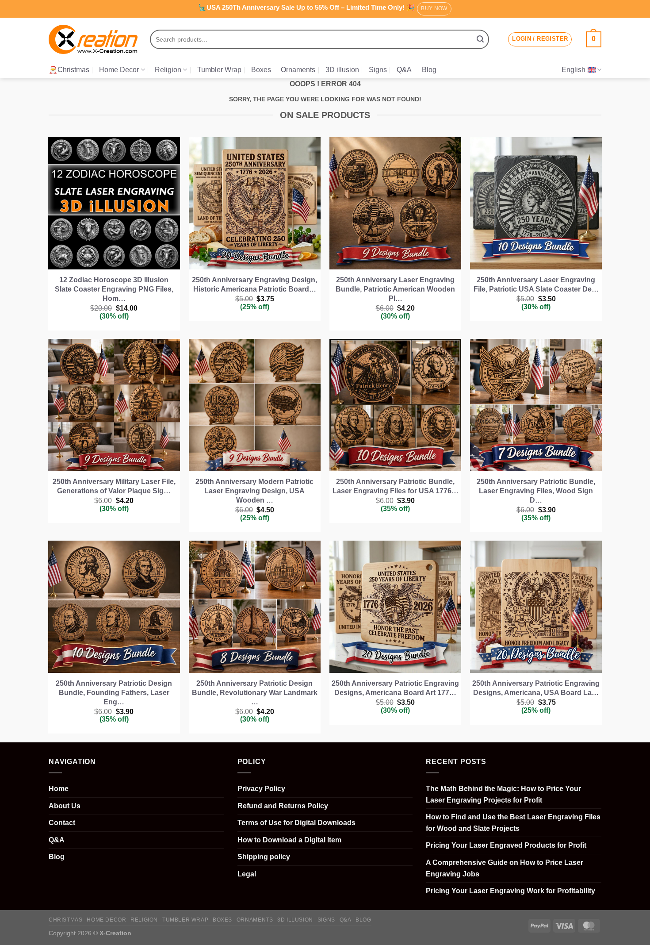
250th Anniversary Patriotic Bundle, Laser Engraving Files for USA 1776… (396, 486)
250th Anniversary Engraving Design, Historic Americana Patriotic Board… (254, 284)
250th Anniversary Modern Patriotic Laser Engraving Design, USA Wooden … (254, 491)
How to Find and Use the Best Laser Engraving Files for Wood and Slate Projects (513, 822)
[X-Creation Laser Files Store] (93, 39)
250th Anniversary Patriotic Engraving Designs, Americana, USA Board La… (536, 688)
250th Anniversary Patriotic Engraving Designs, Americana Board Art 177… (395, 688)
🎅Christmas (69, 69)
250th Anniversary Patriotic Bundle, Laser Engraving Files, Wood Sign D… (536, 491)
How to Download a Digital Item (289, 840)
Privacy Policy (261, 788)
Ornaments (298, 69)
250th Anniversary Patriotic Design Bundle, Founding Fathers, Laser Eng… (114, 693)
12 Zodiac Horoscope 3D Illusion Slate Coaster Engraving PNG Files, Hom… (114, 289)
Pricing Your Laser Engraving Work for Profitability (510, 891)
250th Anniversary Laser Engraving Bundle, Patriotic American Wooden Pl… (395, 289)
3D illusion (342, 69)
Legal (246, 874)
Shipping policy (263, 856)
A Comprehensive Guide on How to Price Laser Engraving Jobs (504, 868)
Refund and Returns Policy (282, 806)
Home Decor (119, 69)
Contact (62, 822)
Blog (429, 69)
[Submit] (480, 39)
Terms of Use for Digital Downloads (296, 822)
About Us (64, 806)
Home (59, 788)
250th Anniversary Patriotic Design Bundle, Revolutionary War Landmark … (254, 693)
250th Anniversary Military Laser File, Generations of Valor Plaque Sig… (114, 486)
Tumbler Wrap (219, 69)
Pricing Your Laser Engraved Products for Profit (506, 845)
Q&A (404, 69)
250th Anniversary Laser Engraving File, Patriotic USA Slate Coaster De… (536, 284)
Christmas (66, 920)
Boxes (261, 69)
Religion (168, 69)
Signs (378, 69)
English (573, 69)
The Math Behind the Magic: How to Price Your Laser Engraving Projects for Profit (503, 794)
